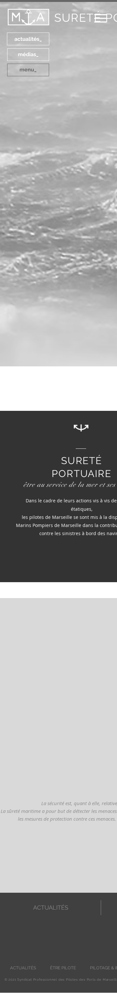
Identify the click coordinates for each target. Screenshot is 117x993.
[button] (55, 562)
